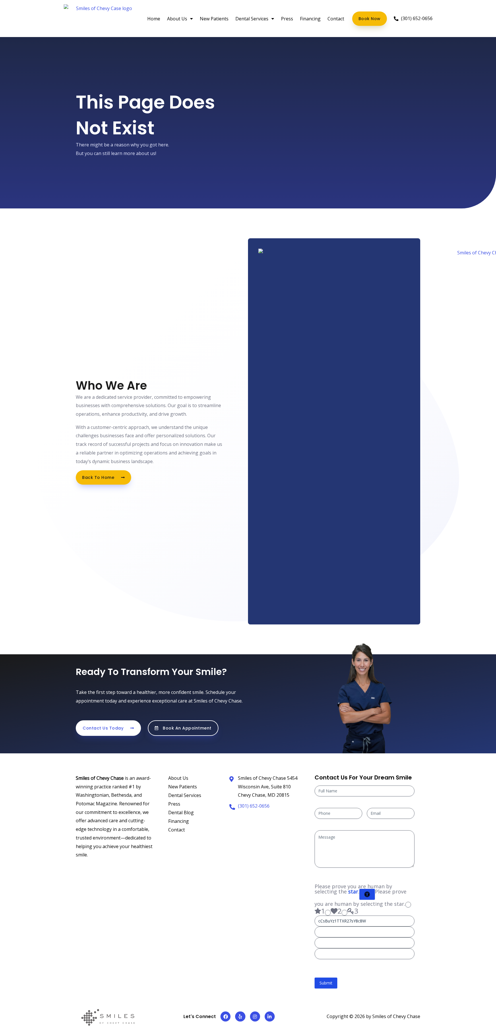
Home (153, 19)
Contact (336, 19)
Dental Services (251, 19)
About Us (177, 19)
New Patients (214, 19)
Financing (310, 19)
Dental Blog (181, 812)
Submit (325, 983)
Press (287, 19)
